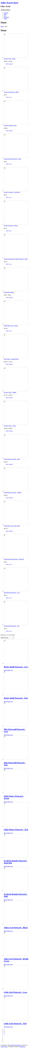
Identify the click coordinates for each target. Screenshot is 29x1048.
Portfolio (6, 12)
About (5, 18)
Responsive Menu (5, 10)
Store (5, 14)
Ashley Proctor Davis (9, 3)
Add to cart (8, 97)
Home (2, 26)
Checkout (6, 17)
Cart (5, 15)
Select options (9, 64)
